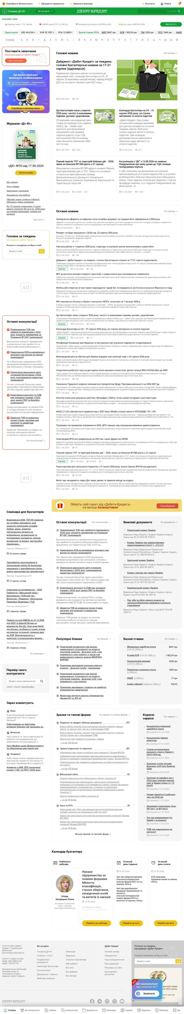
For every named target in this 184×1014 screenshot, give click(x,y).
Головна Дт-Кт (16, 11)
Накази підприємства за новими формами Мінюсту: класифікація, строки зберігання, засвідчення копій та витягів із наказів (96, 884)
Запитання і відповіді (18, 191)
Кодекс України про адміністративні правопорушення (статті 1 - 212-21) (145, 544)
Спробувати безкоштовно (19, 3)
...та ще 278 (68, 768)
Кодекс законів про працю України (145, 573)
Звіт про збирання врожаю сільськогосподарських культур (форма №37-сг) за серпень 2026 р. (129, 880)
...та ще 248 (68, 743)
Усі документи (168, 522)
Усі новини (170, 211)
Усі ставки (170, 639)
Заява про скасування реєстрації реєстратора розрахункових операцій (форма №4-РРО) (91, 823)
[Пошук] (42, 681)
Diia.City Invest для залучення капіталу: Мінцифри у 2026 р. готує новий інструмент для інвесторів (106, 398)
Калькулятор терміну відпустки (157, 739)
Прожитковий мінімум (138, 661)
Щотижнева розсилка (111, 973)
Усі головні (170, 53)
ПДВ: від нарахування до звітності (159, 830)
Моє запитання (16, 60)
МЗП (104, 32)
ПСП (160, 32)
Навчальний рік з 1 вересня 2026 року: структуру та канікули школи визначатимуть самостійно (105, 246)
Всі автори (71, 975)
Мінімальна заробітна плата (141, 647)
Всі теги (70, 967)
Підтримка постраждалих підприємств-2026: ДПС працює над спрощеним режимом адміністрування (108, 425)
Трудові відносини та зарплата (76, 748)
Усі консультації (100, 522)
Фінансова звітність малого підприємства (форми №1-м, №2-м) (81, 697)
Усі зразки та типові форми (113, 715)
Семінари (70, 951)
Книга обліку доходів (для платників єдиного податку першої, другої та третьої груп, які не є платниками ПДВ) (91, 727)
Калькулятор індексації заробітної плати (158, 727)
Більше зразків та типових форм (92, 834)
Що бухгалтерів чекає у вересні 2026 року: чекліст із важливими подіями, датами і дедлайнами (74, 113)
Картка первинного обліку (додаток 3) (79, 796)
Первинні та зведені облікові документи (81, 722)
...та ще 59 (68, 800)
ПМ (142, 32)
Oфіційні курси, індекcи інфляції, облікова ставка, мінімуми (23, 200)
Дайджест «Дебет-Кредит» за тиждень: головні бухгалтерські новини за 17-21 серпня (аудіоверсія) (84, 65)
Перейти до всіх (131, 923)
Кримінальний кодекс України (142, 588)
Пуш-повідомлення (114, 959)
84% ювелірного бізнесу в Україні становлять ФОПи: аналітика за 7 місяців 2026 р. (98, 301)
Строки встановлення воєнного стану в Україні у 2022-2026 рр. (160, 752)
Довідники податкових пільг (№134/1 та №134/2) (161, 807)
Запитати (149, 993)
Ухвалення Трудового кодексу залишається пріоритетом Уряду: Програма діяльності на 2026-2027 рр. (108, 384)
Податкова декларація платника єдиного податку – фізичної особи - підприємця (81, 666)
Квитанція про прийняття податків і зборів (82, 739)
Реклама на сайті (113, 967)
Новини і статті (45, 955)
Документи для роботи (18, 195)
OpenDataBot (28, 686)
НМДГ (179, 32)
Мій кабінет (72, 963)
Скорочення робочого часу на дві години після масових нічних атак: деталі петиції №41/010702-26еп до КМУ (112, 370)
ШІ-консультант (32, 1010)
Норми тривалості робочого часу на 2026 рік (161, 795)
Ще (178, 1010)
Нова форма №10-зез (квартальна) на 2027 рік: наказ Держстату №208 (92, 439)
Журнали (70, 955)
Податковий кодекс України (141, 530)
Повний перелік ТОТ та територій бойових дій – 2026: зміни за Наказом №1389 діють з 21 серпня (85, 163)
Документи (92, 1010)
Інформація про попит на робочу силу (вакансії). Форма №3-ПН (92, 752)
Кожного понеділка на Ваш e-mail (24, 245)
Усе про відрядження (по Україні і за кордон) (159, 819)
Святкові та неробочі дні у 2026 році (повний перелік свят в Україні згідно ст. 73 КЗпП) (160, 782)
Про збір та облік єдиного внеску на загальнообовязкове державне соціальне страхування (148, 603)
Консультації (43, 970)
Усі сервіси (170, 716)
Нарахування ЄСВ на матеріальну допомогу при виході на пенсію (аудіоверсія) (84, 551)
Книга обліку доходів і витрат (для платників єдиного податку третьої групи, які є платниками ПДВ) (92, 734)
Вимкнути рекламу (83, 3)
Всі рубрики (72, 971)
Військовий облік (69, 774)
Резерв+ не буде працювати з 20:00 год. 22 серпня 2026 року (87, 233)
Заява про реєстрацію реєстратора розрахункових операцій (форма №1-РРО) (94, 817)
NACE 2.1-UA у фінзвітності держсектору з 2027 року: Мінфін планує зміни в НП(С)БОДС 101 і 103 (106, 411)
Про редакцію (112, 963)
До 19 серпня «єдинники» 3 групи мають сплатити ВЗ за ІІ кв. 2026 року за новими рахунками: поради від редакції (26, 210)
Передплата (111, 955)
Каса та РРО (66, 805)
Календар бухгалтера (47, 966)
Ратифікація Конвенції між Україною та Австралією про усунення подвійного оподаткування (103, 343)
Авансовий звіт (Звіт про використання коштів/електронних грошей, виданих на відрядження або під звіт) (91, 810)
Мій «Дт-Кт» (171, 24)
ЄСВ (122, 32)
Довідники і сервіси (47, 974)
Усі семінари (37, 653)
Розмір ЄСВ (133, 655)
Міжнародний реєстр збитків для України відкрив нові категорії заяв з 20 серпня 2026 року (102, 356)
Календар (111, 1010)
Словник (10, 40)
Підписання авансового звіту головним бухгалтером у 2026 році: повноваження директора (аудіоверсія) (80, 570)
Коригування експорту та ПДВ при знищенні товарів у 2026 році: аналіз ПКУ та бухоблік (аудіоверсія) (83, 590)
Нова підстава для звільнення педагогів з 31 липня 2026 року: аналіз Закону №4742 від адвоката (106, 466)
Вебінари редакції (46, 978)
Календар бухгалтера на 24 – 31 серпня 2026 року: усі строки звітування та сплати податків (136, 113)
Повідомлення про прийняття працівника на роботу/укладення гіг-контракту (94, 763)
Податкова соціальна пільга (141, 669)
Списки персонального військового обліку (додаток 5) (88, 778)
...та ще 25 (68, 828)
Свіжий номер (112, 951)
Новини (52, 1010)
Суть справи (13, 186)
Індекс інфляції (135, 684)
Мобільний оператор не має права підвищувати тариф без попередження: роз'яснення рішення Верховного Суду (114, 288)
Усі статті (38, 219)
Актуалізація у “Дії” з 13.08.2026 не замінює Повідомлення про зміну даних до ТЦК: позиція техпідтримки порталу (145, 164)
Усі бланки (103, 639)
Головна (12, 1010)
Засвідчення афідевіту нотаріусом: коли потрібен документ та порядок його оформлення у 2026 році (108, 219)
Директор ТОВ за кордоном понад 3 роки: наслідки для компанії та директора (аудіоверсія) (81, 610)
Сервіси (129, 1010)
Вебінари (163, 1010)
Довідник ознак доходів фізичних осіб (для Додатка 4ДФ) (161, 766)
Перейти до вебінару (96, 923)
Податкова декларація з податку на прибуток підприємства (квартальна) (83, 688)
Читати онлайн (26, 173)
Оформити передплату (52, 3)
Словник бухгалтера (76, 959)
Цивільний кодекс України (140, 560)
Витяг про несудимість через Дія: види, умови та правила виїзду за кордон (94, 480)
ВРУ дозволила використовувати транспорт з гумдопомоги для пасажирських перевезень (102, 274)
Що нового (12, 182)
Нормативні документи (43, 961)
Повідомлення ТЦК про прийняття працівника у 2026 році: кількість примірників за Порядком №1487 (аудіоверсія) (84, 533)
